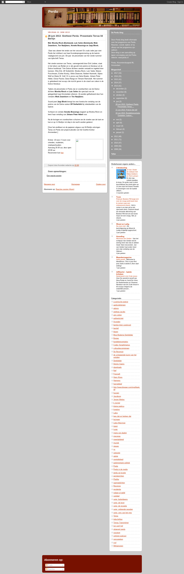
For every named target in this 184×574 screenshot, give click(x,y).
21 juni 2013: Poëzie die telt (126, 110)
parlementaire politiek (121, 463)
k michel (116, 403)
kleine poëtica (118, 406)
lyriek (115, 429)
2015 (116, 79)
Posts (50, 565)
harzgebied (117, 384)
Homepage (75, 184)
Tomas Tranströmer (121, 523)
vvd (114, 543)
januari (119, 132)
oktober (119, 95)
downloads (117, 367)
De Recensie (118, 352)
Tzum (118, 197)
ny (114, 449)
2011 (116, 140)
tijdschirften (117, 519)
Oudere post (101, 184)
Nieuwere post (49, 184)
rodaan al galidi (119, 493)
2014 (116, 83)
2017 (116, 73)
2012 (116, 136)
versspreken (118, 539)
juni (117, 101)
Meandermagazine (123, 257)
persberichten (118, 476)
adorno (116, 308)
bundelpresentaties (120, 342)
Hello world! (120, 259)
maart (118, 126)
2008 (116, 149)
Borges (116, 338)
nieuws (116, 446)
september (120, 98)
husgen (116, 393)
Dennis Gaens (118, 364)
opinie (115, 456)
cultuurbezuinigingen (121, 348)
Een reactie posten (54, 176)
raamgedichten (119, 483)
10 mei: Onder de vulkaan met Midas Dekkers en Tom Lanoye (132, 173)
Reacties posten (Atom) (65, 189)
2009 (116, 146)
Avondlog (120, 237)
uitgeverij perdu (119, 529)
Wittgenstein (118, 546)
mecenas (117, 436)
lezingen (116, 420)
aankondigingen (119, 305)
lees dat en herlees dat (122, 416)
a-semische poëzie (120, 302)
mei (117, 120)
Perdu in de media (120, 469)
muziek (116, 443)
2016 (116, 76)
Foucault (116, 374)
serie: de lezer (118, 503)
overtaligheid (118, 459)
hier (62, 153)
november (120, 92)
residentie (117, 489)
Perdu (53, 11)
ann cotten (117, 315)
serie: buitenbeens (120, 499)
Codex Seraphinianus (121, 345)
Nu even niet (121, 226)
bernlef (116, 328)
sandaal (116, 496)
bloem (115, 332)
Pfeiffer (116, 479)
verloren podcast (119, 536)
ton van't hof (118, 526)
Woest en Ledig (122, 224)
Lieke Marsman (119, 423)
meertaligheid (118, 439)
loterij (115, 426)
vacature (116, 533)
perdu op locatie (119, 473)
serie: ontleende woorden (123, 509)
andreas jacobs (119, 312)
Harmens (116, 381)
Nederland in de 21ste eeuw (126, 276)
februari (119, 129)
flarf (114, 371)
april (118, 123)
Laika (115, 413)
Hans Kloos (117, 377)
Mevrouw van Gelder (124, 239)
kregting (116, 410)
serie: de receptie (120, 506)
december (120, 89)
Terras (115, 516)
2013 (116, 86)
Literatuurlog (121, 168)
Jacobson (117, 396)
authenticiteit (118, 318)
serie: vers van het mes (122, 513)
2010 (116, 143)
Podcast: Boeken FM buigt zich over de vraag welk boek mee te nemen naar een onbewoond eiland (127, 202)
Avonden (116, 322)
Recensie (117, 486)
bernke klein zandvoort (122, 325)
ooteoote (116, 453)
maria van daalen (120, 433)
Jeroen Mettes (119, 400)
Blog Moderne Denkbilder (123, 335)
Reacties (51, 569)
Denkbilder (117, 361)
